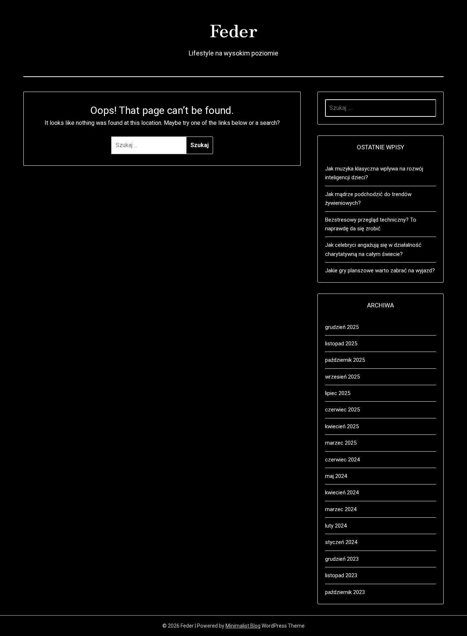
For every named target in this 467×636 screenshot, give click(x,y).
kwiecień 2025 (342, 426)
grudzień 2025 (342, 327)
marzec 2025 (340, 443)
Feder (233, 29)
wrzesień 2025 (342, 376)
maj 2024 (336, 476)
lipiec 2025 (337, 393)
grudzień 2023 (342, 559)
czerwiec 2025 (342, 409)
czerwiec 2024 (342, 459)
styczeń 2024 (341, 542)
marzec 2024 (340, 509)
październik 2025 (345, 360)
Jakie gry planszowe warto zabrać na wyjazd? (380, 270)
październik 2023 (345, 592)
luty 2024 (336, 525)
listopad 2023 (341, 575)
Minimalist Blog (242, 626)
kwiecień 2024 (342, 492)
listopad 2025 (341, 343)
